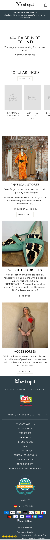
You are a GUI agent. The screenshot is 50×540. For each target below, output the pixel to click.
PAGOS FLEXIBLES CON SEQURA (25, 468)
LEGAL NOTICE (25, 450)
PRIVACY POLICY (25, 459)
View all (25, 79)
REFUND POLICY (25, 442)
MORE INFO (24, 215)
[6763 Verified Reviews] (25, 495)
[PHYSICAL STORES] (25, 158)
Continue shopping (25, 54)
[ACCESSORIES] (25, 325)
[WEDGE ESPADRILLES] (25, 244)
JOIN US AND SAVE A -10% (24, 415)
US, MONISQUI (25, 428)
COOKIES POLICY (25, 464)
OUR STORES (25, 433)
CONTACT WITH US (25, 424)
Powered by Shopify (25, 532)
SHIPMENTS (25, 437)
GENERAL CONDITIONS (25, 455)
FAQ (25, 446)
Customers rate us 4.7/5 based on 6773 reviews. (33, 536)
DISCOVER (25, 296)
